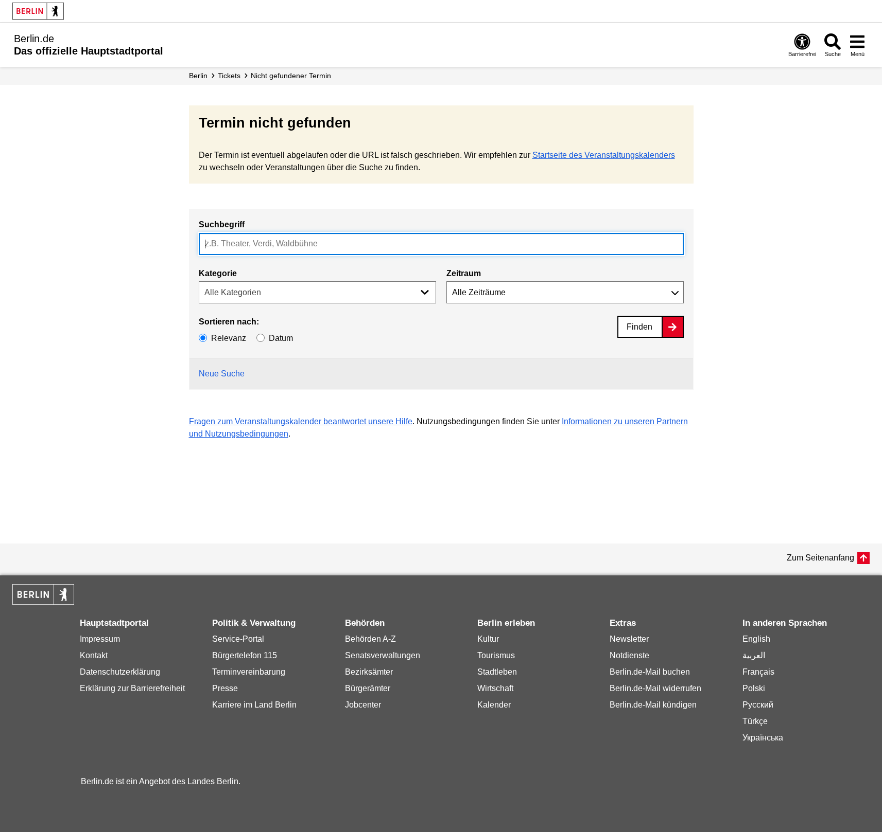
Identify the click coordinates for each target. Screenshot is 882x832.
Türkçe (755, 721)
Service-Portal (238, 639)
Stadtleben (497, 671)
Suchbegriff (222, 224)
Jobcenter (363, 704)
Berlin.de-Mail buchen (650, 671)
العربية (753, 655)
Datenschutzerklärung (120, 671)
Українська (762, 737)
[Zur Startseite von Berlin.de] (43, 602)
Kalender (494, 704)
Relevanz (228, 338)
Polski (753, 688)
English (756, 639)
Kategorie (218, 273)
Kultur (488, 639)
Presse (225, 688)
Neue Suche (222, 373)
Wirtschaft (495, 688)
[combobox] (441, 244)
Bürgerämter (367, 688)
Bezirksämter (369, 671)
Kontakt (94, 655)
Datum (281, 338)
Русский (757, 704)
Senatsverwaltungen (382, 655)
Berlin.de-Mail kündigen (653, 704)
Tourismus (496, 655)
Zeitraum (463, 273)
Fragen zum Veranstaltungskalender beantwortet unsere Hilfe (300, 421)
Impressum (100, 639)
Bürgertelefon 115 (244, 655)
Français (758, 671)
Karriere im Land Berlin (254, 704)
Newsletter (629, 639)
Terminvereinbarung (248, 671)
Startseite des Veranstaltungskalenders (603, 155)
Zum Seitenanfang (820, 557)
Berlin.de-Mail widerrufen (655, 688)
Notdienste (629, 655)
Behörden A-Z (370, 639)
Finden (639, 326)
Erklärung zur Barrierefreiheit (132, 688)
